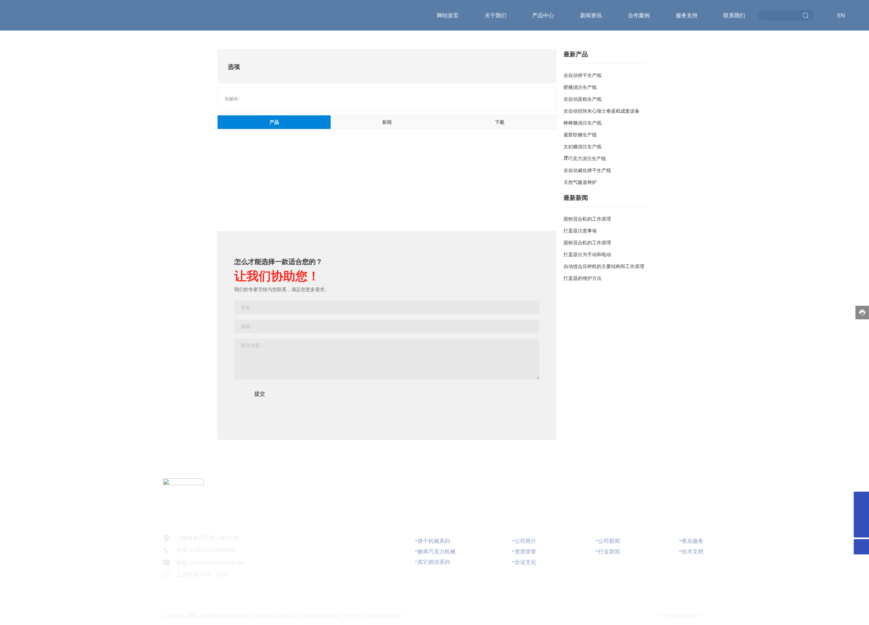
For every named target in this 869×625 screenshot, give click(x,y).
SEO (306, 616)
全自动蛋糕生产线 (582, 98)
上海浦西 (373, 615)
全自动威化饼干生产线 (587, 170)
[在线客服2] (861, 514)
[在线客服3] (861, 499)
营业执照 (393, 615)
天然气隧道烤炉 (580, 181)
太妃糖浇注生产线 (582, 146)
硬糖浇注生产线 (580, 86)
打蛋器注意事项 (580, 230)
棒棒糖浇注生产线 (582, 122)
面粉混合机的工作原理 (587, 218)
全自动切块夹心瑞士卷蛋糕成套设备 (601, 110)
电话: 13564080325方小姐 (206, 550)
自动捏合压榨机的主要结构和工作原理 (603, 266)
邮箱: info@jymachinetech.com (211, 562)
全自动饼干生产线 (582, 75)
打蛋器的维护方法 (582, 277)
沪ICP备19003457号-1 (682, 615)
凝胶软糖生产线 (580, 134)
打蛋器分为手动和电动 (587, 254)
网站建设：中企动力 (342, 615)
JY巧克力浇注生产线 (584, 158)
